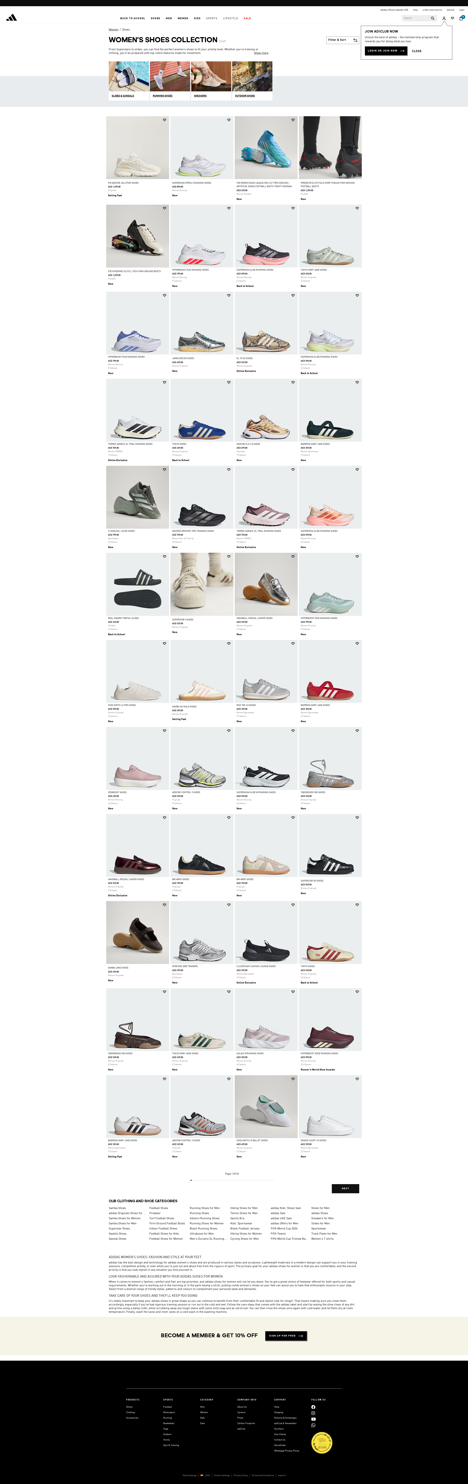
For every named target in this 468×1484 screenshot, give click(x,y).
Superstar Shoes (119, 1228)
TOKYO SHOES (179, 444)
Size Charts (280, 1434)
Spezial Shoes (117, 1238)
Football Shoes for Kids (164, 1233)
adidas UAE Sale (281, 1218)
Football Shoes (158, 1208)
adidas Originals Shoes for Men (127, 1213)
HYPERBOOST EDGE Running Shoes (319, 1054)
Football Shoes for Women (166, 1238)
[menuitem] (133, 18)
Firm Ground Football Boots (167, 1223)
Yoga (165, 1429)
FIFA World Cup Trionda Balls (289, 1238)
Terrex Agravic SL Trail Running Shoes (130, 444)
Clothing (130, 1412)
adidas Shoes (319, 1213)
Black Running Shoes (203, 1228)
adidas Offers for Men (284, 1223)
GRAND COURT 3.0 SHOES (313, 1141)
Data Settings (190, 1475)
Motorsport (169, 1412)
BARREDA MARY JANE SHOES (315, 444)
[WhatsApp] (313, 1425)
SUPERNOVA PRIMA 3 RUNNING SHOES (191, 183)
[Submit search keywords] (432, 18)
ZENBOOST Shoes (117, 792)
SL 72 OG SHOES (245, 358)
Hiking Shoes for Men (244, 1208)
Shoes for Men (320, 1208)
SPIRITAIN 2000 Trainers (185, 966)
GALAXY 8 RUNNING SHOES (250, 1054)
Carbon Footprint (246, 1423)
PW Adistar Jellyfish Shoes (123, 183)
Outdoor (167, 1434)
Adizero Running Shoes (205, 1218)
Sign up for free (282, 1336)
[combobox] (419, 18)
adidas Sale (278, 1213)
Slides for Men (320, 1223)
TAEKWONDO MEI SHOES (313, 792)
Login (461, 10)
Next (345, 1188)
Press (240, 1418)
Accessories (132, 1418)
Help (276, 1407)
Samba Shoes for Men (123, 1223)
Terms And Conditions (263, 1475)
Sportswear (318, 1228)
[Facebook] (313, 1407)
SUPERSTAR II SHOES (182, 620)
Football (167, 1407)
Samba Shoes (117, 1208)
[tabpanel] (234, 658)
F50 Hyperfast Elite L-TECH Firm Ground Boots (134, 271)
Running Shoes (199, 1213)
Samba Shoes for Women (125, 1218)
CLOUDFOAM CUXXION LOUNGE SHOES (256, 966)
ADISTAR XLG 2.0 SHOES (248, 444)
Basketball (168, 1423)
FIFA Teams (278, 1233)
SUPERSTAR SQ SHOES (312, 881)
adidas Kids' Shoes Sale (286, 1208)
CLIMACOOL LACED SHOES (121, 531)
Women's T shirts (322, 1238)
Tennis (166, 1440)
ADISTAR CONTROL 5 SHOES (186, 792)
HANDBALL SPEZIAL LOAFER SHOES (255, 618)
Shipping (278, 1412)
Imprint (281, 1475)
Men (202, 1407)
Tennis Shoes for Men (244, 1213)
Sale (202, 1423)
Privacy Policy (241, 1475)
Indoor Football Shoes (163, 1228)
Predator (155, 1213)
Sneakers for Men (322, 1218)
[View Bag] (461, 18)
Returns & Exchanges (285, 1418)
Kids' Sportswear (241, 1223)
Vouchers (279, 1429)
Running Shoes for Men (205, 1208)
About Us (242, 1407)
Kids (202, 1418)
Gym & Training (171, 1445)
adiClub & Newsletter (285, 1423)
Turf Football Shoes (161, 1218)
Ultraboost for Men (202, 1233)
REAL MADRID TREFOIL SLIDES (123, 618)
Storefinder (280, 1445)
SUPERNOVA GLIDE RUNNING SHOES (255, 270)
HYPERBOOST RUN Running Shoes (190, 270)
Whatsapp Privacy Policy (286, 1451)
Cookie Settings (222, 1475)
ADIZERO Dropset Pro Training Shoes (193, 531)
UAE (207, 1475)
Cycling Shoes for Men (244, 1238)
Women (113, 29)
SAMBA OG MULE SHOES (184, 707)
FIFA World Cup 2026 (284, 1228)
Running (167, 1418)
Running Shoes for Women (207, 1223)
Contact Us (279, 1440)
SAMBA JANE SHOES (118, 968)
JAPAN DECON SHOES (183, 358)
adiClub (241, 1429)
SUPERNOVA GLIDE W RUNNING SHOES (256, 792)
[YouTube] (313, 1419)
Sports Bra (237, 1218)
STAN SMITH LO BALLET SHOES (252, 1141)
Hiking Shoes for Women (246, 1233)
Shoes (126, 29)
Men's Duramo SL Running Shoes (208, 1238)
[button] (133, 18)
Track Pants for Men (324, 1233)
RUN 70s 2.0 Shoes (246, 705)
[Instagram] (313, 1413)
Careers (241, 1412)
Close (417, 51)
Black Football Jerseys (245, 1228)
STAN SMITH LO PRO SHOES (122, 705)
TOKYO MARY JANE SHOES (314, 270)
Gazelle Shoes (118, 1233)
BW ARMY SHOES (180, 879)
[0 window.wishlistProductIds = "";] (452, 18)
